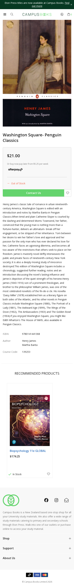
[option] (37, 4)
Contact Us (33, 193)
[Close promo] (71, 4)
